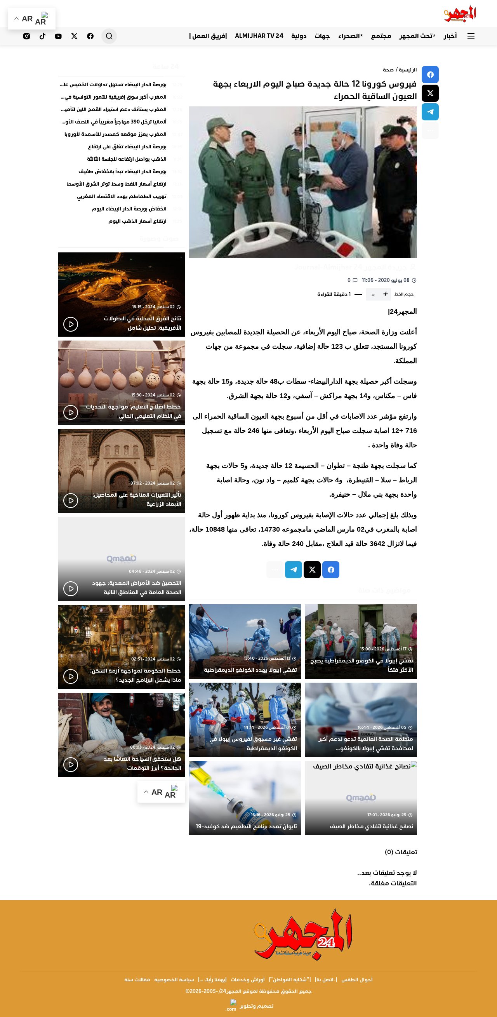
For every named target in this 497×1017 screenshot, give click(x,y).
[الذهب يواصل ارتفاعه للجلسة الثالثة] (121, 161)
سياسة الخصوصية (174, 979)
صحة (388, 69)
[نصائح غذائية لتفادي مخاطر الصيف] (361, 798)
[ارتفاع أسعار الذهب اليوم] (121, 221)
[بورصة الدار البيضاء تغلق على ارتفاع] (121, 149)
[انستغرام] (26, 36)
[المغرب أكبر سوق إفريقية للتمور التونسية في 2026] (121, 99)
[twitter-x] (430, 93)
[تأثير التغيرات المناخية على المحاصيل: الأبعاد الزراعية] (121, 471)
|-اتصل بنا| (326, 979)
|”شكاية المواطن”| (290, 979)
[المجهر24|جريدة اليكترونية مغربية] (460, 13)
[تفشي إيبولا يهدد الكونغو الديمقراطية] (245, 641)
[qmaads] (303, 934)
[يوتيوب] (58, 36)
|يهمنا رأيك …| (212, 979)
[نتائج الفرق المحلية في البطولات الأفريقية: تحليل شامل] (121, 294)
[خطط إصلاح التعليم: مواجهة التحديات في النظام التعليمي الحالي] (121, 383)
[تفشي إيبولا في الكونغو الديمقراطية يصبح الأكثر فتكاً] (361, 641)
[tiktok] (42, 36)
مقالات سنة (137, 979)
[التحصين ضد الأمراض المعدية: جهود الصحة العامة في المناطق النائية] (121, 559)
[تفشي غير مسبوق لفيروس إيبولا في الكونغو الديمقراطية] (245, 720)
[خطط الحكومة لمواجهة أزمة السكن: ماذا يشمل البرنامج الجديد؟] (121, 647)
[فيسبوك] (90, 36)
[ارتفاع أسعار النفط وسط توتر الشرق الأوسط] (121, 186)
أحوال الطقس (357, 979)
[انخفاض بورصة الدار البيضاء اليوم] (121, 211)
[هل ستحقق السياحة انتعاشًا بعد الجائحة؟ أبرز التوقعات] (121, 735)
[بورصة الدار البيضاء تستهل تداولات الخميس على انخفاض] (121, 86)
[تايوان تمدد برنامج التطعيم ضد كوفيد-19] (245, 798)
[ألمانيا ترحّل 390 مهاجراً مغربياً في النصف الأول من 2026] (121, 124)
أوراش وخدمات (248, 979)
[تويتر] (74, 36)
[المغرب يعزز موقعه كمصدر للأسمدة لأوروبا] (121, 136)
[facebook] (430, 74)
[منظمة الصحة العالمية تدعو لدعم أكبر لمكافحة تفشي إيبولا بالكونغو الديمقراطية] (361, 720)
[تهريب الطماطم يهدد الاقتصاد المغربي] (121, 198)
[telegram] (430, 111)
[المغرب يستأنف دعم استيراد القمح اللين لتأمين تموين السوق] (121, 111)
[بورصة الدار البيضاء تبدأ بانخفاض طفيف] (121, 173)
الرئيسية (408, 69)
